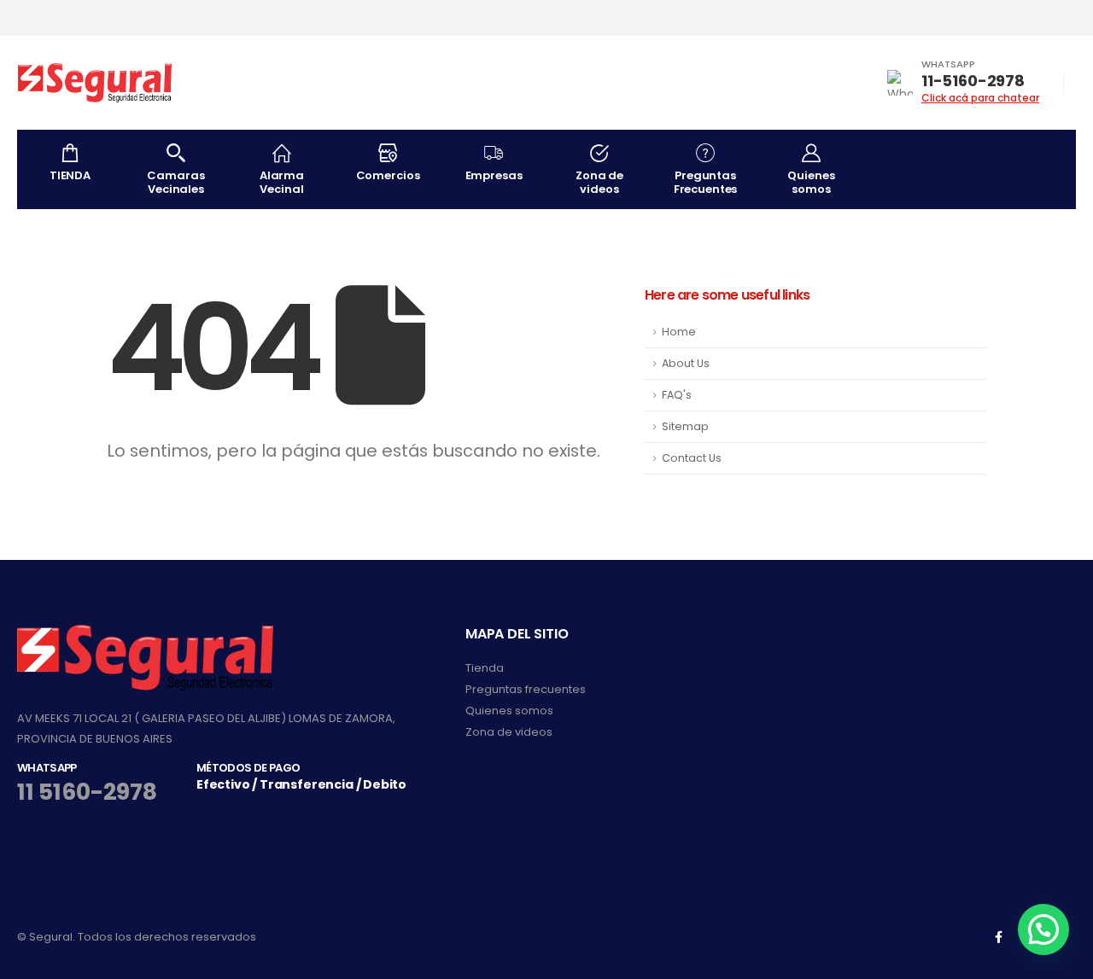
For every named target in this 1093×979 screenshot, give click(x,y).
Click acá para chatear (980, 97)
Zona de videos (599, 182)
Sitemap (685, 426)
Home (679, 331)
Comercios (388, 175)
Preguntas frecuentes (525, 689)
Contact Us (692, 458)
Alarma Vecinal (282, 182)
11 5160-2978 (87, 791)
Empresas (494, 175)
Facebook (998, 937)
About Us (686, 363)
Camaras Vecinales (175, 182)
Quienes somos (810, 182)
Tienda (484, 668)
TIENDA (70, 175)
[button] (1043, 929)
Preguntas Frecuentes (706, 182)
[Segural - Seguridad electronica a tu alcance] (95, 82)
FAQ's (677, 395)
